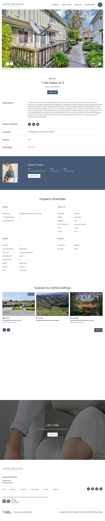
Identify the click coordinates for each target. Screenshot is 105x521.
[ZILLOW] (100, 488)
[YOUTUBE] (92, 488)
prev (7, 64)
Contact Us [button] (52, 434)
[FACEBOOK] (96, 488)
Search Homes (66, 4)
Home (4, 489)
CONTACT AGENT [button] (34, 175)
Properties (55, 4)
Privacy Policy (98, 512)
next (11, 64)
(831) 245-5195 (54, 171)
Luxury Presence (26, 512)
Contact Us (78, 4)
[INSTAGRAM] (88, 488)
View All (98, 330)
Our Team (45, 489)
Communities (23, 489)
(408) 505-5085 (89, 4)
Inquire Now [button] (52, 92)
